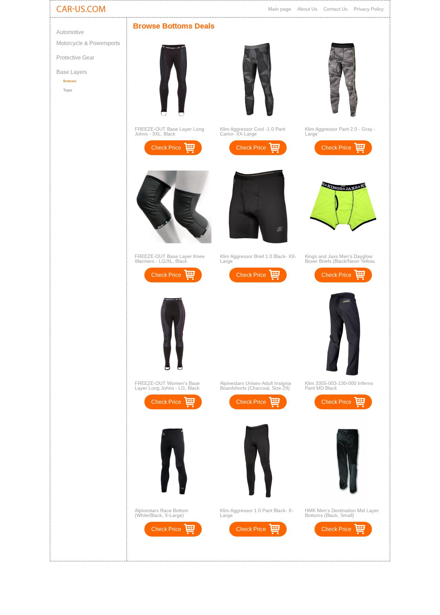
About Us (307, 9)
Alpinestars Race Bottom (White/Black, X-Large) (161, 513)
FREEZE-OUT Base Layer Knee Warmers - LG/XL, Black (170, 258)
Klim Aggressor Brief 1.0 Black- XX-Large (258, 258)
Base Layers (71, 72)
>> (271, 549)
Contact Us (335, 9)
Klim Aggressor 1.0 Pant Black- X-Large (256, 513)
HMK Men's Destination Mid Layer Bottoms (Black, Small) (342, 513)
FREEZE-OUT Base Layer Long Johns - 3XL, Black (169, 131)
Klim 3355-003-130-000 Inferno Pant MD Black (339, 385)
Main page (279, 9)
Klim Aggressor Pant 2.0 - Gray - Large (340, 131)
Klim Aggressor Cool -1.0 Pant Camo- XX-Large (252, 131)
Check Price (166, 148)
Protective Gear (75, 58)
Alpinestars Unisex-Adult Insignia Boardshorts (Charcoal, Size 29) (255, 385)
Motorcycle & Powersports (88, 43)
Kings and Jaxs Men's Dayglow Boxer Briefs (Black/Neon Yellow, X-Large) (340, 261)
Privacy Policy (369, 9)
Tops (67, 90)
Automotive (70, 32)
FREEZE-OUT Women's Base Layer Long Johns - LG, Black (167, 385)
